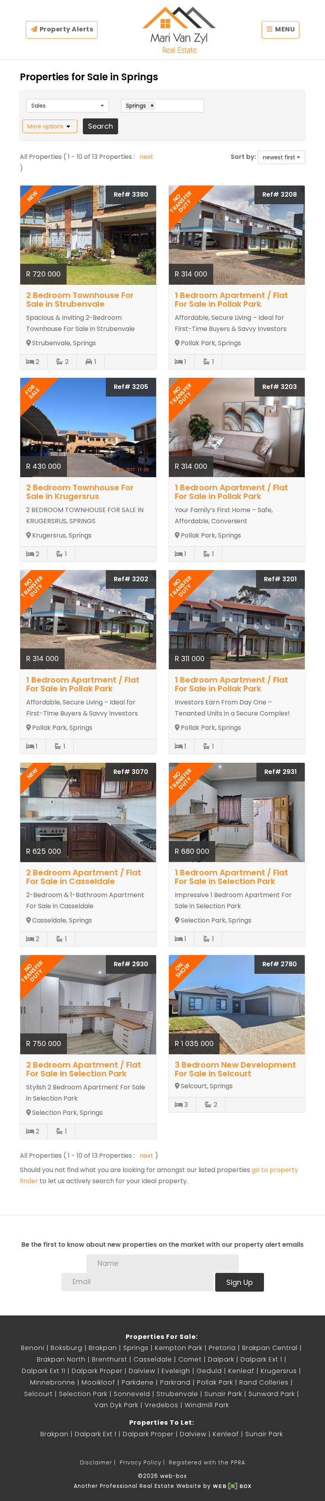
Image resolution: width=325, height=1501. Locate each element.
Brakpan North (61, 1359)
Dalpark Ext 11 (43, 1370)
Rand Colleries (264, 1382)
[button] (49, 126)
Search (100, 126)
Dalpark (221, 1359)
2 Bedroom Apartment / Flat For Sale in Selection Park (83, 1069)
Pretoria (222, 1347)
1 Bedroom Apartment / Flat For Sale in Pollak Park (231, 299)
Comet (190, 1359)
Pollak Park (215, 1382)
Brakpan (103, 1347)
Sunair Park (223, 1393)
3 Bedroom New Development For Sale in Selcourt (235, 1069)
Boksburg (66, 1347)
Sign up (239, 1282)
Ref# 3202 (131, 579)
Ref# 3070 (130, 771)
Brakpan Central (270, 1347)
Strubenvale (177, 1393)
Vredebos (161, 1405)
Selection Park (83, 1393)
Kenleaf (241, 1370)
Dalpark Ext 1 (261, 1359)
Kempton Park (179, 1347)
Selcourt (38, 1393)
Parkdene (138, 1382)
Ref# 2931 (280, 771)
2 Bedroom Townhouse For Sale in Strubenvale (80, 299)
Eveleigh (176, 1370)
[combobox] (67, 105)
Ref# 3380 (131, 194)
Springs (136, 1347)
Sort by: (243, 157)
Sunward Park (272, 1393)
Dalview (142, 1370)
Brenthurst (109, 1359)
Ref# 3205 (131, 386)
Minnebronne (52, 1382)
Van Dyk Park (116, 1405)
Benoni (32, 1347)
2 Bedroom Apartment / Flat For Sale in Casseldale (83, 877)
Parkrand (175, 1382)
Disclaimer (96, 1462)
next (146, 156)
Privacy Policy (140, 1462)
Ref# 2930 (131, 964)
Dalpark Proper (97, 1370)
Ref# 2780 (279, 964)
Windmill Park (207, 1405)
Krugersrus (279, 1370)
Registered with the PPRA (207, 1462)
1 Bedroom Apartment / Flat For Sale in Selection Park (231, 877)
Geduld (209, 1370)
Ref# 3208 (279, 194)
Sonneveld (132, 1393)
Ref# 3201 (280, 579)
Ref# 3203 (279, 386)
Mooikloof (98, 1382)
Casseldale (153, 1359)
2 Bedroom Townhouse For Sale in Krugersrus (80, 492)
